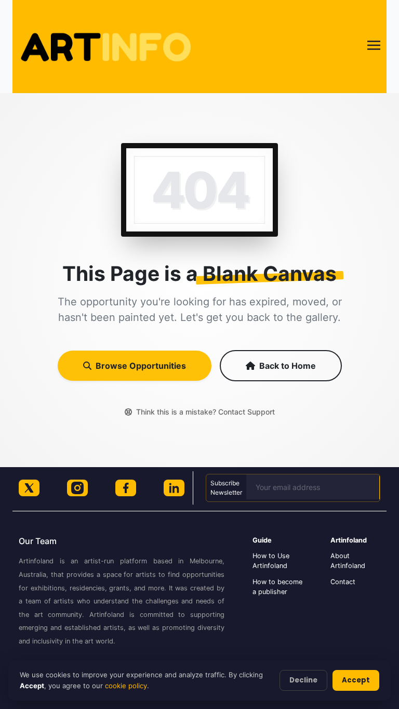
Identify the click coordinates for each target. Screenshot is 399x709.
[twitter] (29, 488)
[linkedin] (174, 488)
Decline (303, 680)
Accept (356, 680)
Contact (342, 582)
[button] (373, 46)
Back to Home (287, 365)
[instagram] (77, 488)
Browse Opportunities (141, 365)
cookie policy (126, 685)
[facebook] (125, 488)
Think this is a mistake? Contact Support (205, 411)
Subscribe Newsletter (226, 487)
